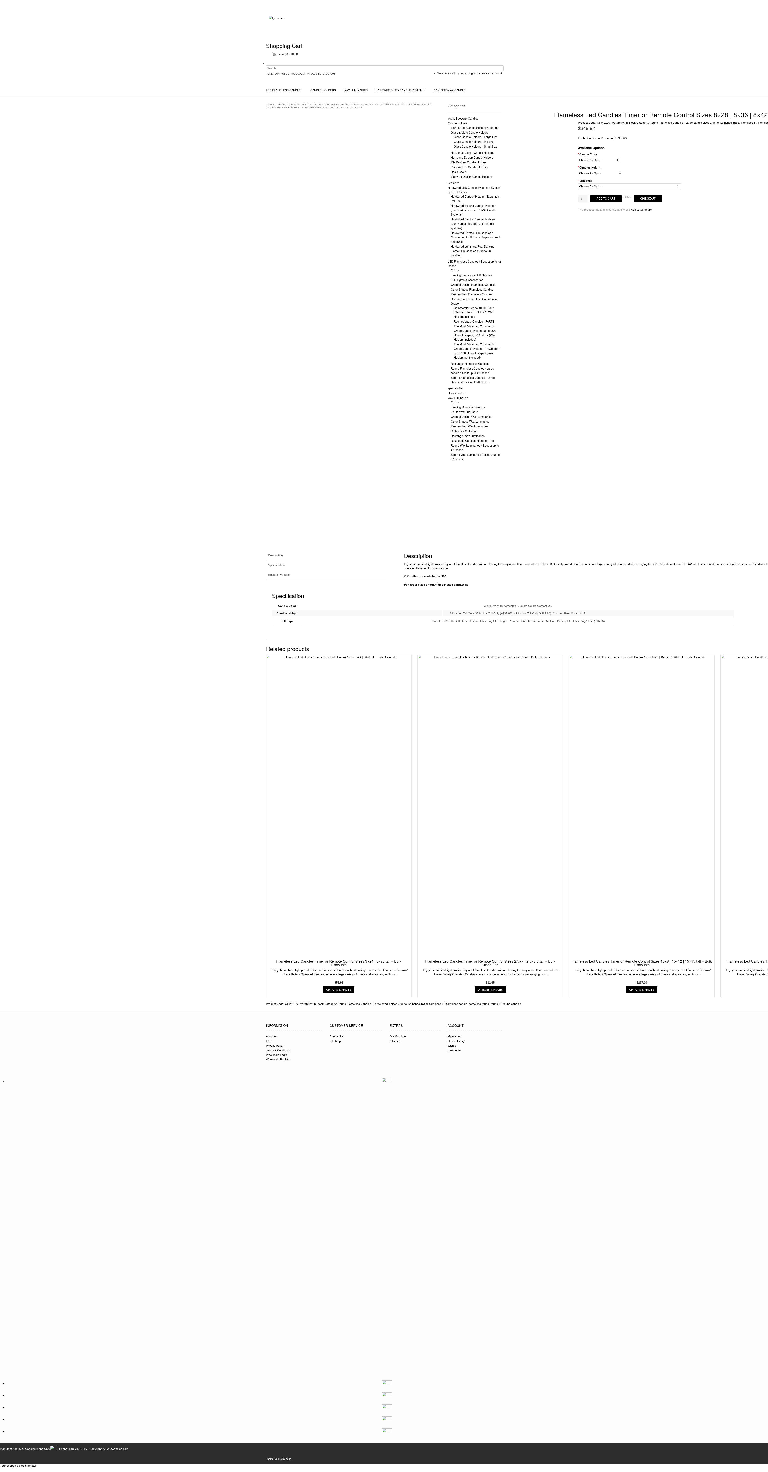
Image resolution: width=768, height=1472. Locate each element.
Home (269, 74)
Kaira (288, 1459)
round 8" (496, 1003)
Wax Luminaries (356, 90)
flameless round (479, 1003)
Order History (456, 1041)
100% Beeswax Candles (449, 90)
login (472, 73)
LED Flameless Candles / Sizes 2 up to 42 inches (303, 104)
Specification (276, 565)
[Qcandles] (294, 28)
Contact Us (282, 74)
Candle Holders (323, 90)
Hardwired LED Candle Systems (400, 90)
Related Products (279, 574)
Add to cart (606, 198)
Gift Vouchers (398, 1036)
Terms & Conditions (278, 1050)
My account (298, 74)
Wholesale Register (278, 1059)
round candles (512, 1003)
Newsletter (454, 1050)
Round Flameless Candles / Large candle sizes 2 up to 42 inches (372, 104)
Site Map (335, 1041)
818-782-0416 (78, 1448)
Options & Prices (338, 989)
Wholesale (314, 74)
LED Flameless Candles (284, 90)
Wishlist (452, 1045)
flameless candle (456, 1003)
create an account (490, 73)
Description (275, 555)
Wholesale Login (276, 1054)
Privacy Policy (274, 1045)
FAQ (269, 1041)
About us (271, 1036)
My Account (455, 1036)
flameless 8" (748, 122)
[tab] (326, 556)
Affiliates (395, 1041)
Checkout (329, 74)
